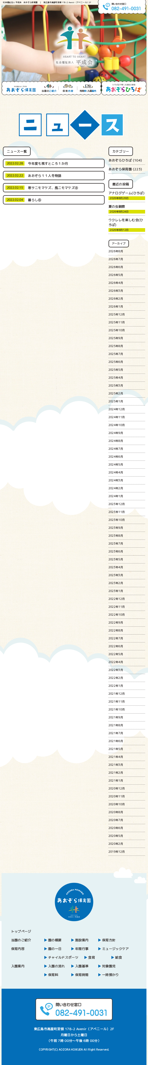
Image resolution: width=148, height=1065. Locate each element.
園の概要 (54, 940)
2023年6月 (115, 551)
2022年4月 (115, 662)
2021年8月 (115, 725)
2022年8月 (115, 630)
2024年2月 (115, 488)
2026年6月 (115, 267)
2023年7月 (115, 543)
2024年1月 (115, 496)
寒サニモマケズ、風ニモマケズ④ (53, 188)
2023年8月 (115, 535)
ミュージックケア (115, 948)
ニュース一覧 (17, 151)
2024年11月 (116, 417)
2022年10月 (116, 614)
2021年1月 (115, 780)
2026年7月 (115, 259)
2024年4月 (115, 472)
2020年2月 (115, 844)
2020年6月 (115, 828)
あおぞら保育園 (120, 169)
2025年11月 (116, 322)
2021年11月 (116, 701)
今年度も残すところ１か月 (48, 163)
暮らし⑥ (34, 200)
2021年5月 (115, 749)
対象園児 (108, 966)
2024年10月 (116, 425)
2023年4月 (115, 567)
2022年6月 (115, 646)
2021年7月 (115, 733)
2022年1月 (115, 686)
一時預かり (110, 975)
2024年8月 (115, 441)
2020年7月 (115, 820)
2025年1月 (115, 401)
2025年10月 (116, 330)
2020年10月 (116, 804)
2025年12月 (116, 314)
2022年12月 (116, 599)
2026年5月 (115, 275)
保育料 (53, 975)
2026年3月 (115, 291)
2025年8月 (115, 346)
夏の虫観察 (116, 206)
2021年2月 (115, 772)
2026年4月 (115, 283)
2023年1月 (115, 591)
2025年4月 (115, 377)
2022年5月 (115, 654)
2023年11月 (116, 512)
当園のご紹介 (21, 940)
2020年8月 (115, 812)
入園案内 (17, 966)
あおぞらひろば (120, 160)
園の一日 (54, 948)
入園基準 (81, 966)
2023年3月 (115, 575)
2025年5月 (115, 370)
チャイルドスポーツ (63, 957)
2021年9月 (115, 717)
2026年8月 (115, 251)
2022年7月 (115, 638)
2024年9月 (115, 433)
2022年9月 (115, 622)
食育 (91, 957)
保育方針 (108, 940)
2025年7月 (115, 354)
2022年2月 (115, 678)
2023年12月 (116, 504)
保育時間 (81, 975)
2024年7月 (115, 449)
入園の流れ (56, 966)
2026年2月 (115, 298)
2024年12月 (116, 409)
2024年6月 (115, 456)
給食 (118, 957)
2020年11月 (116, 796)
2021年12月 (116, 693)
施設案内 (81, 940)
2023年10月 (116, 520)
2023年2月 (115, 583)
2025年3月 (115, 385)
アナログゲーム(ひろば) (126, 193)
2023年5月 (115, 559)
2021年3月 (115, 765)
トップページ (21, 931)
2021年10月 (116, 709)
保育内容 (17, 948)
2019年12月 (116, 851)
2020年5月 (115, 836)
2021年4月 (115, 757)
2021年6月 (115, 741)
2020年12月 (116, 788)
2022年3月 (115, 670)
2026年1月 (115, 306)
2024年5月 (115, 464)
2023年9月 (115, 528)
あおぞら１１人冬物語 (44, 175)
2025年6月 (115, 362)
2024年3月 (115, 480)
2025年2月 (115, 393)
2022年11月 (116, 607)
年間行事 (81, 948)
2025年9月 (115, 338)
